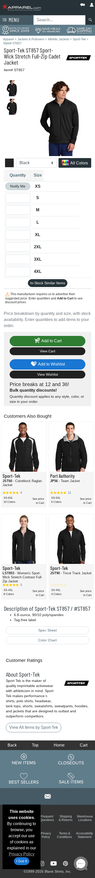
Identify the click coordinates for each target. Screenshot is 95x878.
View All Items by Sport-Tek (33, 727)
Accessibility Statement (84, 835)
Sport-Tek (14, 50)
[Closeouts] (71, 759)
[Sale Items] (71, 778)
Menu (13, 19)
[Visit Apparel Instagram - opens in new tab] (42, 863)
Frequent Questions (47, 818)
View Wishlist (47, 374)
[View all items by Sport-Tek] (78, 57)
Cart (83, 745)
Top (35, 745)
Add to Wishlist (51, 364)
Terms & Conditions (64, 835)
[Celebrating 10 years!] (16, 30)
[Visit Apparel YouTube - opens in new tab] (54, 863)
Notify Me (17, 186)
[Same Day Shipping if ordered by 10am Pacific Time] (79, 30)
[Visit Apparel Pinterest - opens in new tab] (65, 863)
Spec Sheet (47, 630)
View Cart (47, 351)
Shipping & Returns (65, 818)
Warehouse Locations (85, 818)
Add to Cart (51, 341)
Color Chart (47, 640)
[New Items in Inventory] (24, 759)
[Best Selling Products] (24, 778)
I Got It (21, 861)
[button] (67, 3)
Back (12, 745)
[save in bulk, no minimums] (47, 30)
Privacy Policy (21, 854)
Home (59, 745)
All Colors (78, 163)
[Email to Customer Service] (47, 795)
